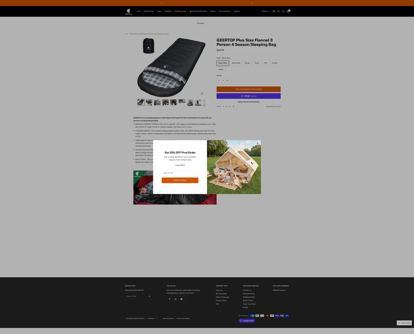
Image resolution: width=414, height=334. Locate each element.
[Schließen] (257, 143)
